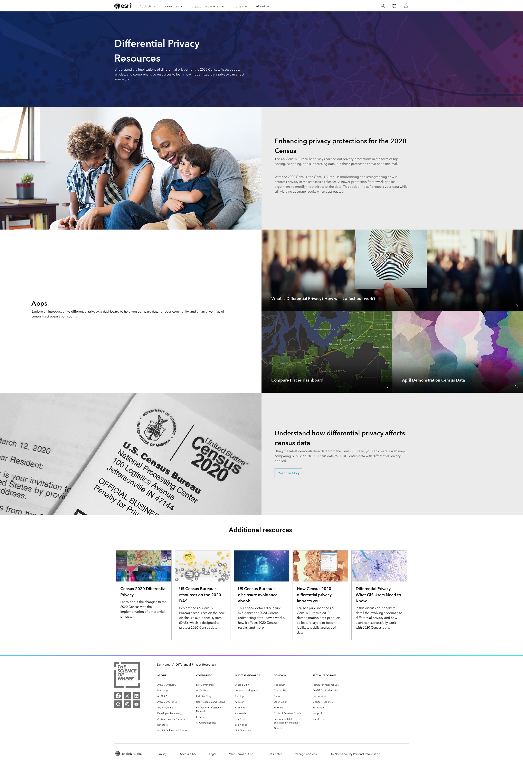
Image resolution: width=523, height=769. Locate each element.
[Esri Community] (118, 704)
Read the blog (288, 473)
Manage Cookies (306, 754)
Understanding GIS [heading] (247, 675)
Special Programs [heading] (324, 675)
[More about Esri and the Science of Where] (127, 675)
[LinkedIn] (136, 695)
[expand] (517, 305)
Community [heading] (203, 675)
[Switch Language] (394, 5)
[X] (127, 695)
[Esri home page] (123, 6)
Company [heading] (280, 675)
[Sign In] (406, 6)
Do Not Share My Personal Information (355, 754)
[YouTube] (136, 704)
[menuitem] (173, 685)
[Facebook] (118, 695)
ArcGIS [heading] (161, 675)
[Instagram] (127, 704)
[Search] (382, 5)
